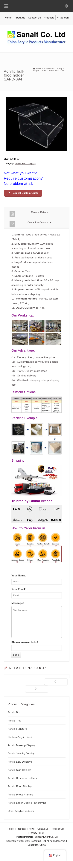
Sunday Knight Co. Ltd (46, 837)
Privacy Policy (37, 833)
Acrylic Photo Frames (20, 794)
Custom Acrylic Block (20, 737)
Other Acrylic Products (21, 810)
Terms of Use (58, 829)
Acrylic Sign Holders (19, 769)
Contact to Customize (39, 222)
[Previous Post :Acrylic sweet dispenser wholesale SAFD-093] (56, 681)
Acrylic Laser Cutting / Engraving (27, 802)
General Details (39, 212)
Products (49, 17)
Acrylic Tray (14, 720)
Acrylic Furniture (17, 728)
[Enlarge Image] (36, 97)
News (31, 829)
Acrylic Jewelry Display (21, 753)
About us (20, 17)
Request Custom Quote (25, 193)
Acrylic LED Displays (20, 761)
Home (8, 17)
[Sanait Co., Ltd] (36, 44)
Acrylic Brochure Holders (22, 778)
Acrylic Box (14, 712)
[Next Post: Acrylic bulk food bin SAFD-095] (36, 689)
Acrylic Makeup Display (21, 745)
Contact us (34, 17)
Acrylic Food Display (25, 163)
